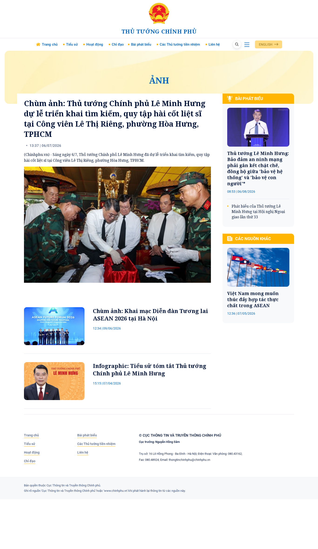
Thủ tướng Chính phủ (159, 31)
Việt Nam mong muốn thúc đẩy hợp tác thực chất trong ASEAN (253, 299)
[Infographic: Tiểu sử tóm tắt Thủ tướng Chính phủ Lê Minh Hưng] (54, 381)
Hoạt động (32, 452)
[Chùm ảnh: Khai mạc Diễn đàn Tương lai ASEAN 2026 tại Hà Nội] (54, 326)
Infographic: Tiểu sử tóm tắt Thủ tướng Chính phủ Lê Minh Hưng (149, 369)
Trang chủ (31, 435)
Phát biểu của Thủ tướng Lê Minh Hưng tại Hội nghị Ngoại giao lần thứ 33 (258, 211)
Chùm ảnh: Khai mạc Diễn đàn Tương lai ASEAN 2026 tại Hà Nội (150, 314)
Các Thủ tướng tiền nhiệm (96, 444)
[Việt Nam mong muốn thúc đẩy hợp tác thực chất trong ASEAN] (258, 267)
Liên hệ (82, 452)
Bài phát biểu (87, 435)
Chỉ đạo (29, 461)
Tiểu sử (29, 444)
